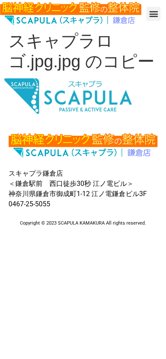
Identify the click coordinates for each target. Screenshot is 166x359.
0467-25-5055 (29, 204)
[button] (153, 14)
